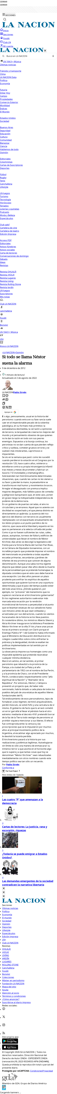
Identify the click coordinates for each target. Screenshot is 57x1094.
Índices (3, 108)
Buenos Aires (6, 127)
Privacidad (47, 1070)
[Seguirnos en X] (3, 1017)
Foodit (6, 38)
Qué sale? (5, 224)
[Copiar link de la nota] (3, 403)
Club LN (7, 42)
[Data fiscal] (4, 1089)
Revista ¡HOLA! (7, 274)
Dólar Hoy (5, 92)
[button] (28, 198)
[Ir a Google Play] (10, 1042)
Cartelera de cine (8, 227)
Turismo (4, 196)
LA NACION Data (8, 77)
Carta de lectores (8, 252)
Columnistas (6, 161)
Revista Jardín (7, 287)
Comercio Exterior (9, 102)
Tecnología (5, 199)
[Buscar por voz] (53, 56)
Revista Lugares (8, 278)
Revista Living (7, 281)
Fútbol (3, 174)
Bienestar (5, 143)
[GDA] (9, 1080)
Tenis (2, 180)
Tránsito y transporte (10, 71)
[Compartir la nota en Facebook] (3, 407)
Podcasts (4, 212)
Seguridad (5, 130)
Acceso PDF (6, 240)
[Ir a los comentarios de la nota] (6, 395)
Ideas (2, 262)
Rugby (3, 177)
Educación (5, 133)
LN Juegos (5, 193)
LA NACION (8, 352)
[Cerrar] (45, 51)
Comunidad (6, 140)
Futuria (3, 89)
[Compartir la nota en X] (6, 407)
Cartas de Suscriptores (11, 165)
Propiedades (6, 99)
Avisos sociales (7, 249)
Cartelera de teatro (9, 230)
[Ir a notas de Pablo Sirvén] (28, 385)
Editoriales (5, 158)
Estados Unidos (8, 118)
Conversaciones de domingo (14, 256)
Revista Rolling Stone (10, 284)
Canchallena (6, 183)
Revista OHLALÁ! (8, 271)
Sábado (4, 259)
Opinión (19, 352)
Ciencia (3, 146)
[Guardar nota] (3, 395)
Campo (3, 96)
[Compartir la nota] (3, 399)
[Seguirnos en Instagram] (3, 1025)
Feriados (4, 205)
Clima (3, 74)
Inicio (6, 30)
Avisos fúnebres (8, 246)
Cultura (3, 136)
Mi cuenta (8, 46)
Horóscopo (5, 202)
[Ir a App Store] (10, 1048)
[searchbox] (27, 56)
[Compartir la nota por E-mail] (10, 407)
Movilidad (5, 105)
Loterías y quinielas (9, 209)
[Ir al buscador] (4, 19)
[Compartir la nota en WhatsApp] (6, 399)
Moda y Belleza (7, 215)
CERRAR (3, 2)
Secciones (8, 34)
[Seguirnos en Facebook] (3, 1009)
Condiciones (36, 1070)
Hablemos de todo (9, 149)
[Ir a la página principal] (28, 26)
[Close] (3, 888)
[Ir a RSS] (3, 1033)
